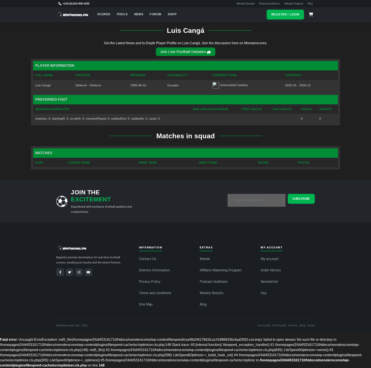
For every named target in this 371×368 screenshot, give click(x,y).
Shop (172, 14)
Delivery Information (154, 270)
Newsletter (269, 282)
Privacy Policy (149, 282)
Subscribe (301, 198)
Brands (205, 259)
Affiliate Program (293, 3)
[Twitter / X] (69, 272)
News (138, 14)
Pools (122, 14)
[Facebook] (60, 272)
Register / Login (285, 14)
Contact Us (147, 259)
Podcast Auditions (269, 3)
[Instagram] (79, 272)
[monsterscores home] (73, 14)
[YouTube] (88, 272)
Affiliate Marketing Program (220, 270)
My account (270, 259)
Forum (155, 14)
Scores (103, 14)
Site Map (146, 304)
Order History (271, 270)
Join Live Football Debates (183, 52)
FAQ (310, 3)
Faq (263, 293)
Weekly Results (246, 3)
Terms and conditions (155, 293)
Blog (203, 304)
